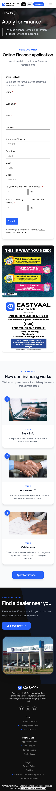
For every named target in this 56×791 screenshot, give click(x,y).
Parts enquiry (29, 745)
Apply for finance (29, 741)
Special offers (29, 729)
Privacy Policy (22, 232)
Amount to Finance (15, 139)
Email (9, 115)
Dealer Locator (14, 625)
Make (8, 162)
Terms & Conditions (29, 778)
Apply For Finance (26, 575)
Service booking (29, 750)
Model (9, 174)
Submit (12, 221)
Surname (11, 103)
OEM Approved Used (29, 725)
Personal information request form (29, 774)
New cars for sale (29, 721)
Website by (28, 788)
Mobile (10, 127)
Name (9, 91)
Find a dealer (29, 754)
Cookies (29, 770)
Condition (11, 151)
